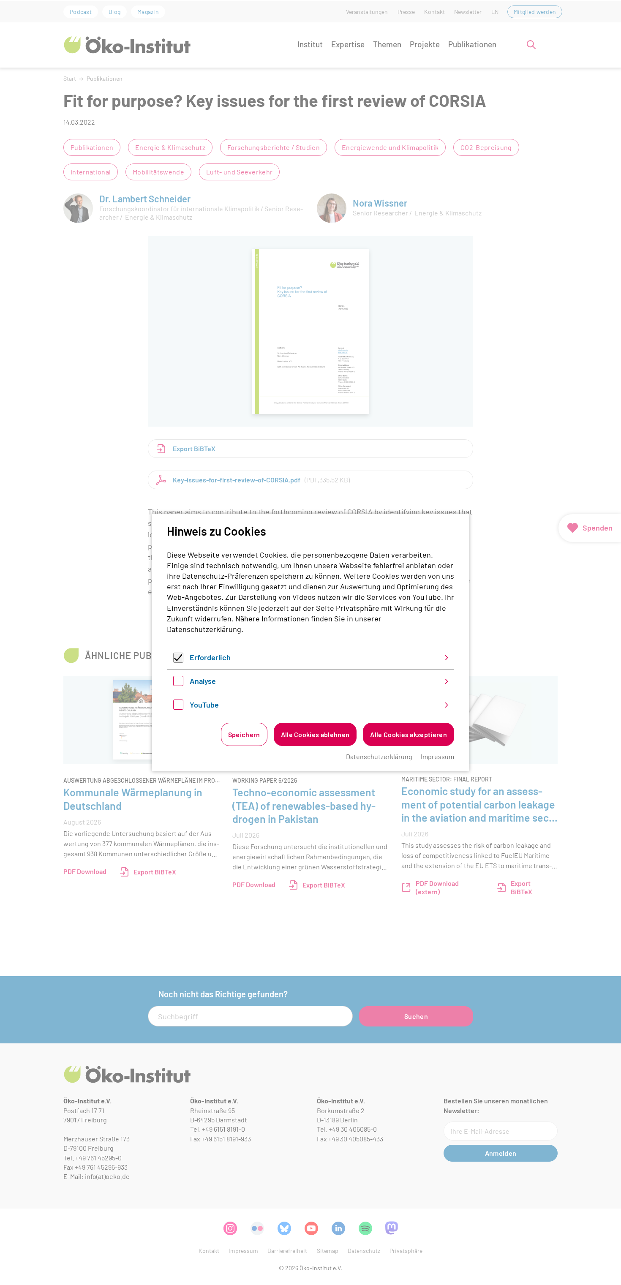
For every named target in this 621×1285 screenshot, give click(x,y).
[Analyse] (178, 683)
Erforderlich (210, 657)
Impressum (437, 756)
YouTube (204, 704)
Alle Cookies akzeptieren (408, 734)
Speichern (244, 734)
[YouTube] (178, 706)
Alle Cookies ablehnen (315, 734)
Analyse (203, 681)
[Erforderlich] (178, 659)
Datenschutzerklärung (204, 629)
